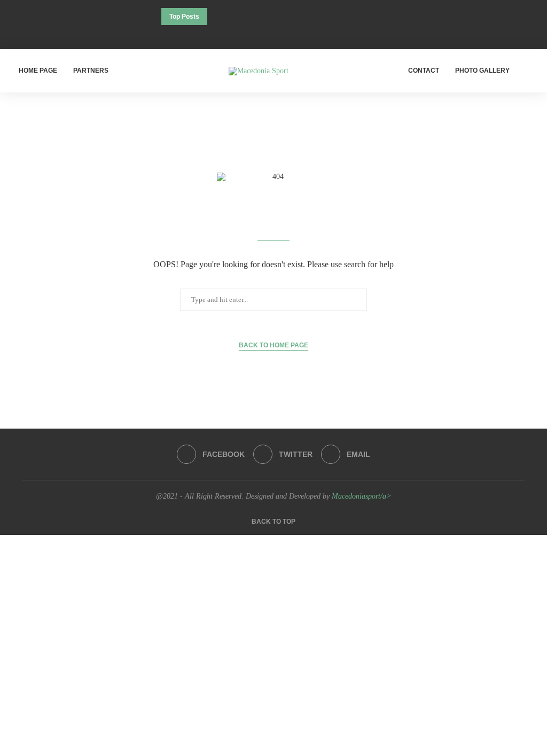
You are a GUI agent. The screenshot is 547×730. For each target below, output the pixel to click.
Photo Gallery (482, 70)
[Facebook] (259, 34)
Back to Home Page (273, 345)
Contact (423, 70)
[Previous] (217, 16)
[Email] (288, 34)
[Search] (531, 71)
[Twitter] (273, 34)
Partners (90, 70)
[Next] (231, 16)
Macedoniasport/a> (361, 496)
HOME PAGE (38, 70)
